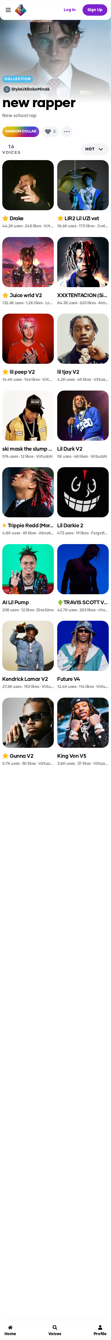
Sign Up (94, 10)
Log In (70, 10)
